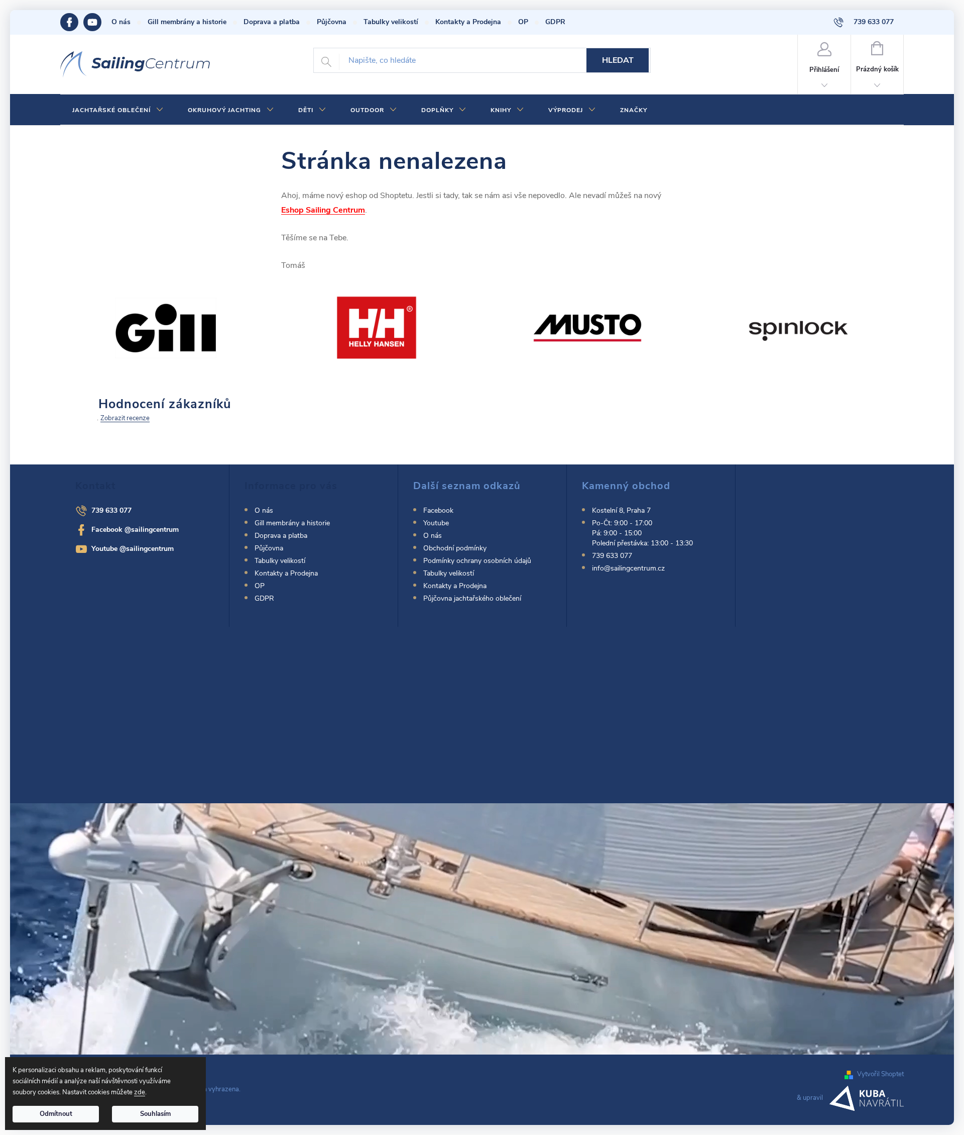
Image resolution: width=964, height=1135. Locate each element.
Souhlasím (155, 1113)
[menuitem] (118, 110)
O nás (121, 22)
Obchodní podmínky (455, 548)
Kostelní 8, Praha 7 (621, 510)
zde (139, 1092)
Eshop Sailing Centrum (323, 210)
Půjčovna (331, 22)
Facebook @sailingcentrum (135, 529)
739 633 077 (111, 510)
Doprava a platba (272, 22)
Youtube (97, 22)
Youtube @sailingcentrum (132, 548)
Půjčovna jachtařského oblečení (472, 598)
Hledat (618, 60)
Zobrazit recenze (125, 418)
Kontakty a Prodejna (468, 22)
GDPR (555, 22)
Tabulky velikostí (391, 22)
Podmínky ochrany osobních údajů (477, 560)
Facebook (71, 22)
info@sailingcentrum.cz (628, 568)
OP (523, 22)
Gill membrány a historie (187, 22)
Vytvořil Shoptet (880, 1074)
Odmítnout (56, 1113)
